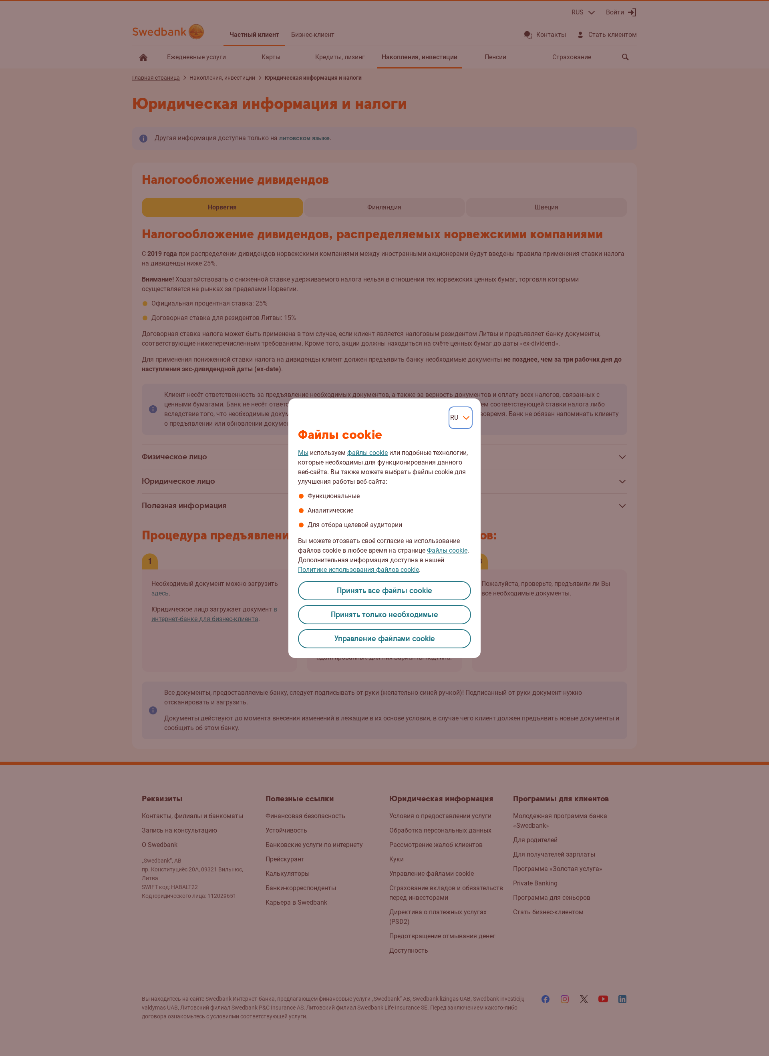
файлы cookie (367, 453)
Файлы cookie (447, 550)
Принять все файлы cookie (384, 591)
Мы (303, 453)
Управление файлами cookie (384, 639)
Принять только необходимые (384, 615)
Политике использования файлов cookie (358, 569)
